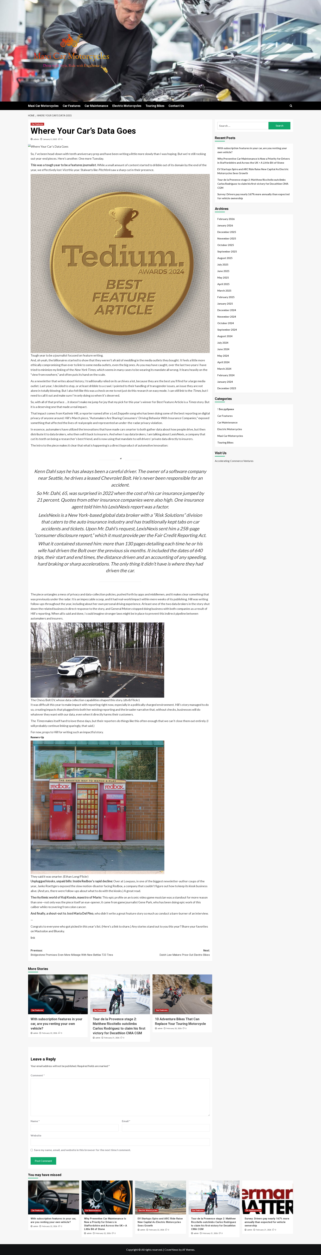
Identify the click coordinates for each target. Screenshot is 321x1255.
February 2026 (226, 218)
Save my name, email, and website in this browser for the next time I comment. (82, 1149)
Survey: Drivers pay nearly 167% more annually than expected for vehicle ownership (253, 196)
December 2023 (226, 388)
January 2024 (225, 381)
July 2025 (222, 264)
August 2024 (225, 336)
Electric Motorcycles (126, 106)
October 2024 (225, 323)
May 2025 (223, 277)
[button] (291, 106)
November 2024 (226, 316)
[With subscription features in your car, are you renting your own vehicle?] (58, 994)
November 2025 (226, 238)
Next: (184, 952)
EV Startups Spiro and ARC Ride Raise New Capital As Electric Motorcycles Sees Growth (253, 171)
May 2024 (223, 355)
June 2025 (223, 271)
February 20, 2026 (174, 1028)
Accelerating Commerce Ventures (234, 461)
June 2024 (223, 349)
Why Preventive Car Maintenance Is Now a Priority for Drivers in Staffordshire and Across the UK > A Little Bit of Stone (253, 160)
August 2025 (225, 257)
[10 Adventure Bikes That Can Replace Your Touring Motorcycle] (182, 994)
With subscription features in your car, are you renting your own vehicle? (56, 1023)
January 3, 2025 (50, 139)
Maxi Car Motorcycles (43, 106)
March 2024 (224, 368)
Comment (38, 1075)
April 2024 (223, 362)
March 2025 (224, 290)
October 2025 (225, 244)
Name (35, 1121)
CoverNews (171, 1249)
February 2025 (226, 297)
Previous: (72, 952)
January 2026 (225, 225)
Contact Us (176, 106)
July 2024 (222, 342)
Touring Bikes (154, 106)
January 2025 (225, 303)
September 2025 (227, 251)
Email (126, 1121)
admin (36, 139)
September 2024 (227, 329)
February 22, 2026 (49, 1033)
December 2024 (226, 310)
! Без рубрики (225, 409)
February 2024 (226, 375)
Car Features (71, 106)
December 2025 (226, 231)
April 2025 (223, 284)
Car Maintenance (96, 106)
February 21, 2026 (111, 1038)
